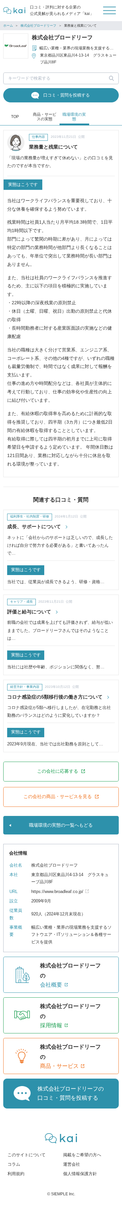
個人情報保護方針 (80, 1174)
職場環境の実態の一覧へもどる (61, 825)
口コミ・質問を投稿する (66, 95)
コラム (13, 1164)
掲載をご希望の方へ (82, 1155)
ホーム (8, 25)
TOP (15, 117)
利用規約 (15, 1174)
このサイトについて (26, 1155)
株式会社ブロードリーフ (38, 25)
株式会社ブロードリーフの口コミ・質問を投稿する (70, 1093)
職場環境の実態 (74, 116)
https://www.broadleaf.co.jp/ (57, 891)
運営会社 (71, 1164)
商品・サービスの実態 (44, 116)
